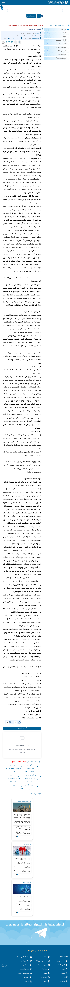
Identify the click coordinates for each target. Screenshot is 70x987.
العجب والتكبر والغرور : (13, 25)
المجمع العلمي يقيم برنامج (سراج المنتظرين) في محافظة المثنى (22, 832)
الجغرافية (44, 969)
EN (2, 7)
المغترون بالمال (13, 782)
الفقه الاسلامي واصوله (23, 957)
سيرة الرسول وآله (60, 961)
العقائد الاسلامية (42, 957)
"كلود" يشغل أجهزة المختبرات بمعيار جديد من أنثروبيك (22, 900)
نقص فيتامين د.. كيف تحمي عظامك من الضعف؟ (22, 870)
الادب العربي (26, 965)
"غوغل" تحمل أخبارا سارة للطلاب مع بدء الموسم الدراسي (22, 908)
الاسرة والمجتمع (61, 965)
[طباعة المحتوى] (3, 42)
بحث (39, 16)
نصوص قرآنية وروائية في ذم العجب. (29, 775)
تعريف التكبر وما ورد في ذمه (13, 768)
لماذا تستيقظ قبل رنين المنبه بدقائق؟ (22, 904)
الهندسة (27, 981)
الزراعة (63, 977)
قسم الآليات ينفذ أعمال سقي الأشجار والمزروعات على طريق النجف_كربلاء (22, 822)
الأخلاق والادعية (25, 961)
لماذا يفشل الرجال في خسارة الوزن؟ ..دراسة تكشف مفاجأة (22, 862)
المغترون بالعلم (13, 785)
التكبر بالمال (29, 782)
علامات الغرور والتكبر (29, 772)
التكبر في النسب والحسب (13, 778)
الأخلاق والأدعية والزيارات (58, 25)
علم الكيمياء (26, 977)
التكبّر (13, 772)
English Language (23, 973)
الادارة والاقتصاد (24, 969)
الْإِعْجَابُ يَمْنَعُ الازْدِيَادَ (30, 785)
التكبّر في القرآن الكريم (29, 778)
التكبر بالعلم (10, 775)
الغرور (21, 788)
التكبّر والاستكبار (30, 768)
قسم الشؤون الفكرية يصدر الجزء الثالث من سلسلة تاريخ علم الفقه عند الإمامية (22, 828)
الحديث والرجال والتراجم (41, 961)
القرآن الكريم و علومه (59, 957)
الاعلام (45, 973)
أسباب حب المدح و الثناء (13, 765)
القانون (63, 973)
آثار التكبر (29, 765)
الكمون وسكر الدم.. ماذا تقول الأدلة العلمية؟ (22, 866)
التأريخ (63, 969)
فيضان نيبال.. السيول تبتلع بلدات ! (22, 896)
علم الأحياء (62, 981)
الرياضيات (44, 981)
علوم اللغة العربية (42, 965)
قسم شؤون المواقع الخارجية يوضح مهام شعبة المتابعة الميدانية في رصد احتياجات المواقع (22, 816)
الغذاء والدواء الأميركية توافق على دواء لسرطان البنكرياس (22, 858)
